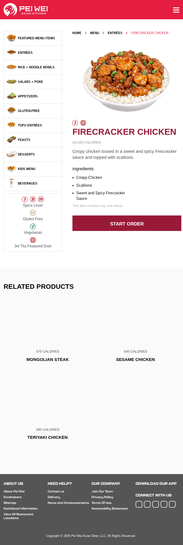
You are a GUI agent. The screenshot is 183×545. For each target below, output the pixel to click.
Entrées (115, 33)
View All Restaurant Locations (18, 516)
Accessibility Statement (110, 508)
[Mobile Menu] (176, 10)
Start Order (127, 223)
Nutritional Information (21, 508)
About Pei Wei (14, 491)
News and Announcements (68, 503)
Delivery (54, 497)
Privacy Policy (102, 497)
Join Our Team (102, 491)
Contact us (56, 491)
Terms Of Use (102, 503)
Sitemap (10, 503)
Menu (94, 33)
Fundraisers (13, 497)
